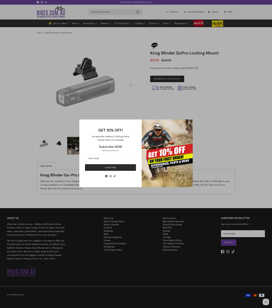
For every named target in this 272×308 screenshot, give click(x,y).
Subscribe (110, 167)
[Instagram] (111, 176)
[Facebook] (106, 176)
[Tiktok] (115, 176)
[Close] (189, 123)
